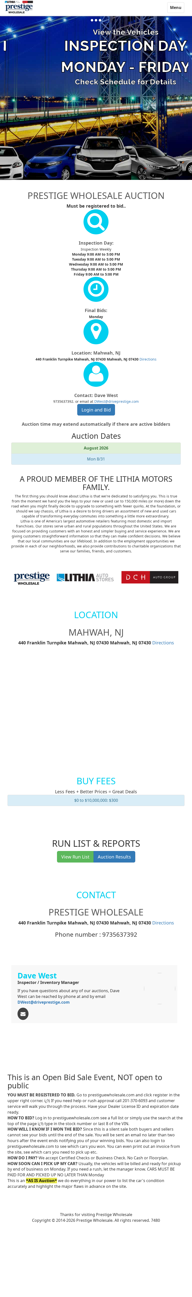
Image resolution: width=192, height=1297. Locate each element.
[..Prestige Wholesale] (19, 7)
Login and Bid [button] (96, 410)
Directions (148, 359)
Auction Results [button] (114, 857)
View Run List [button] (75, 857)
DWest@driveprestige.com (116, 401)
